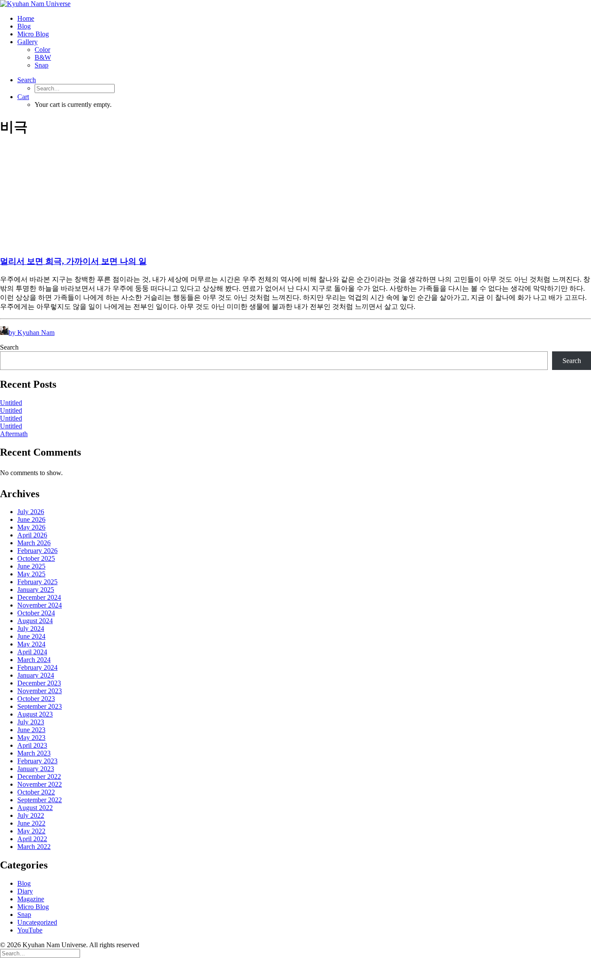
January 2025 (35, 589)
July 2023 (30, 722)
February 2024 (37, 667)
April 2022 (32, 838)
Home (25, 18)
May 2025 (31, 574)
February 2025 (37, 581)
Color (42, 49)
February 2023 (37, 761)
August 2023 (35, 714)
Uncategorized (37, 922)
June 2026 (31, 519)
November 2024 (39, 605)
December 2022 (39, 776)
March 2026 (34, 543)
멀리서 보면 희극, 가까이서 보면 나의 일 (73, 261)
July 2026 (30, 511)
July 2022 (30, 815)
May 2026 (31, 527)
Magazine (30, 899)
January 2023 (35, 768)
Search (9, 347)
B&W (43, 57)
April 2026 (32, 535)
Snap (41, 65)
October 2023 (36, 698)
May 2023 (31, 737)
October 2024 (36, 613)
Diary (25, 891)
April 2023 (32, 745)
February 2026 (37, 550)
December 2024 (39, 597)
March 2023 (34, 753)
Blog (24, 26)
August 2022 (35, 807)
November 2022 (39, 784)
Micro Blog (33, 34)
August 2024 (35, 620)
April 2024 (32, 652)
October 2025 (36, 558)
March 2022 (34, 846)
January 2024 (35, 675)
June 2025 (31, 566)
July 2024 (30, 628)
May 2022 (31, 831)
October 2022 (36, 792)
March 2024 (34, 659)
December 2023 (39, 683)
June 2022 (31, 823)
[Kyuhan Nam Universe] (295, 4)
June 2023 (31, 729)
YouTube (29, 930)
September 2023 (39, 706)
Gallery (27, 41)
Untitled (11, 402)
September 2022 (39, 800)
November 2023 (39, 690)
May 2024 (31, 644)
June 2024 (31, 636)
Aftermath (14, 433)
